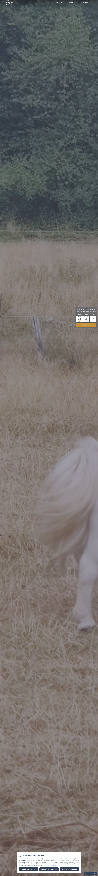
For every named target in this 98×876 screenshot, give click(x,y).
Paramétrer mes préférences (49, 869)
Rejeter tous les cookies (28, 869)
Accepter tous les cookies (69, 869)
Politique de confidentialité (50, 865)
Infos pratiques (85, 2)
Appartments (73, 2)
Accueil (64, 2)
